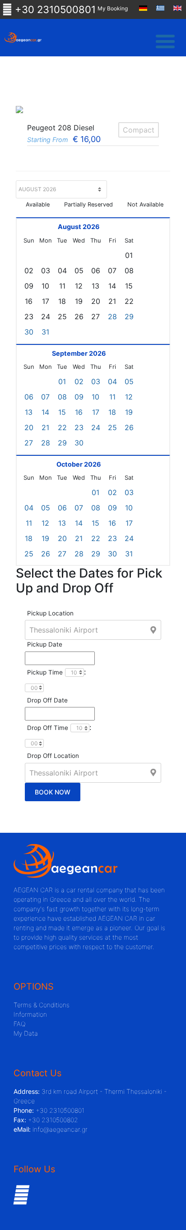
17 (95, 412)
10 (95, 396)
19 (129, 412)
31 (45, 331)
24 (95, 427)
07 (45, 396)
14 (45, 412)
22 (62, 427)
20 (28, 427)
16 (79, 412)
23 (79, 427)
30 (28, 331)
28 (112, 316)
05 (129, 381)
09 (79, 396)
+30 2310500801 (54, 9)
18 (112, 412)
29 (129, 316)
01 (62, 381)
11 (112, 396)
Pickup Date (44, 644)
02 (79, 381)
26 (129, 427)
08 (62, 396)
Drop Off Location (53, 755)
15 (62, 412)
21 (45, 427)
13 (29, 412)
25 (112, 427)
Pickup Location (50, 613)
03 (95, 381)
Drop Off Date (47, 700)
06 (28, 396)
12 (129, 396)
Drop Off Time (47, 727)
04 (112, 381)
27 (28, 442)
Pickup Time (45, 672)
